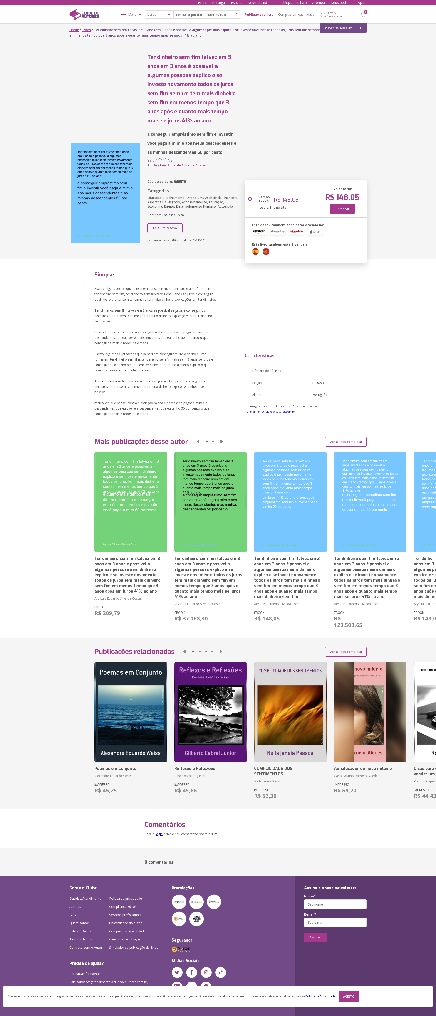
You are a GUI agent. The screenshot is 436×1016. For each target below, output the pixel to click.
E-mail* (310, 914)
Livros (86, 30)
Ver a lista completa (346, 442)
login (159, 834)
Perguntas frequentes (85, 974)
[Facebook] (191, 972)
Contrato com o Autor (85, 947)
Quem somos (79, 923)
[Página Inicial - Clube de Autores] (84, 15)
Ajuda (362, 2)
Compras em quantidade (296, 14)
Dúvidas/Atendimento (85, 898)
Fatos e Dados (80, 931)
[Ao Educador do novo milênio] (370, 712)
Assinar (315, 937)
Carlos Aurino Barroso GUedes (356, 776)
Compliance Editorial (124, 906)
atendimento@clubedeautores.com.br (271, 411)
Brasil (202, 2)
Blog (72, 915)
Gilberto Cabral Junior (190, 776)
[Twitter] (177, 972)
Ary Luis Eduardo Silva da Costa (179, 165)
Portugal (218, 2)
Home (74, 30)
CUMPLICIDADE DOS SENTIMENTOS (273, 771)
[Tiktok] (220, 972)
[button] (198, 441)
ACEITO (349, 996)
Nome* (310, 896)
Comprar (342, 209)
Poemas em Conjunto (115, 768)
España (236, 2)
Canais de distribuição (125, 939)
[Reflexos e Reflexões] (210, 712)
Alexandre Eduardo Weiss (113, 776)
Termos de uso (80, 939)
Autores (75, 906)
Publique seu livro (293, 2)
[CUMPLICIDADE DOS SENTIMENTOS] (290, 712)
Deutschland (257, 2)
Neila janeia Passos (268, 781)
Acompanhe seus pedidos (332, 2)
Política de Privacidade (320, 996)
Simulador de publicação (133, 947)
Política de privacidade (125, 898)
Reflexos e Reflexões (194, 768)
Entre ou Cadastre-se (334, 14)
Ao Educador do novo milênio (363, 768)
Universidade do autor (125, 923)
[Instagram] (206, 972)
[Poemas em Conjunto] (130, 712)
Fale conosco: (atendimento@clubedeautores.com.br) (108, 982)
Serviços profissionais (125, 915)
